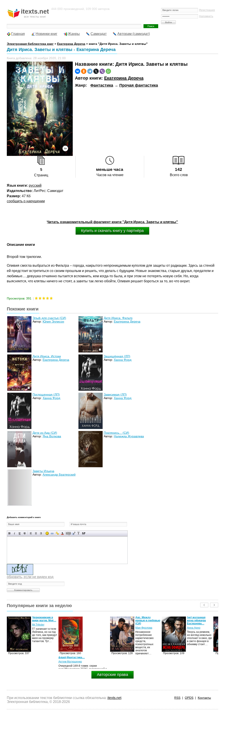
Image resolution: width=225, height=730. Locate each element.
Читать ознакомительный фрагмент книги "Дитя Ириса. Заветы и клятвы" (112, 222)
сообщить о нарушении (26, 201)
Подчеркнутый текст (19, 533)
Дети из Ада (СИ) (45, 432)
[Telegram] (90, 71)
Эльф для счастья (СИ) (49, 318)
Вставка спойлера (83, 533)
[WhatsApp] (108, 71)
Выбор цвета (62, 533)
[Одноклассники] (83, 71)
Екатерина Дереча (123, 78)
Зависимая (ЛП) (115, 394)
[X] (96, 71)
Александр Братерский (59, 474)
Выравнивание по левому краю (30, 533)
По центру (35, 533)
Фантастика (101, 85)
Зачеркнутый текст (24, 533)
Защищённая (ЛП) (117, 356)
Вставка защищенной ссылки (57, 533)
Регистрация (207, 10)
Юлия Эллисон (53, 321)
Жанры (74, 34)
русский (35, 185)
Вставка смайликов (47, 533)
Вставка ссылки (52, 533)
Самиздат (99, 34)
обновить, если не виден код (30, 577)
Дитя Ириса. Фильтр (118, 318)
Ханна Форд (122, 359)
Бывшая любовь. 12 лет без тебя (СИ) (198, 620)
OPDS (189, 697)
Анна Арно (142, 627)
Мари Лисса (194, 627)
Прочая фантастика (138, 85)
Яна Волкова (52, 436)
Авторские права (112, 674)
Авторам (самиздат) (133, 34)
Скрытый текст (68, 533)
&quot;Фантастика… (20, 657)
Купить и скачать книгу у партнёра (112, 230)
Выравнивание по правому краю (41, 533)
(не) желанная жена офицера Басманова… (144, 620)
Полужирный (9, 533)
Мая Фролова (92, 627)
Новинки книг (46, 34)
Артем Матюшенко (18, 661)
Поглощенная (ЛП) (46, 394)
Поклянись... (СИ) (116, 432)
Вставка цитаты (73, 533)
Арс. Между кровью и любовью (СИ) (96, 620)
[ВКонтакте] (77, 71)
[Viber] (102, 71)
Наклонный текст (14, 533)
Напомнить (206, 16)
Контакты (204, 697)
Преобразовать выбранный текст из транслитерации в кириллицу (78, 533)
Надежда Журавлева (129, 436)
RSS (177, 697)
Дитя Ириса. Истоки (47, 356)
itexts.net (114, 698)
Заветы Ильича (43, 471)
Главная (18, 34)
